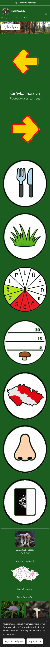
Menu (46, 13)
